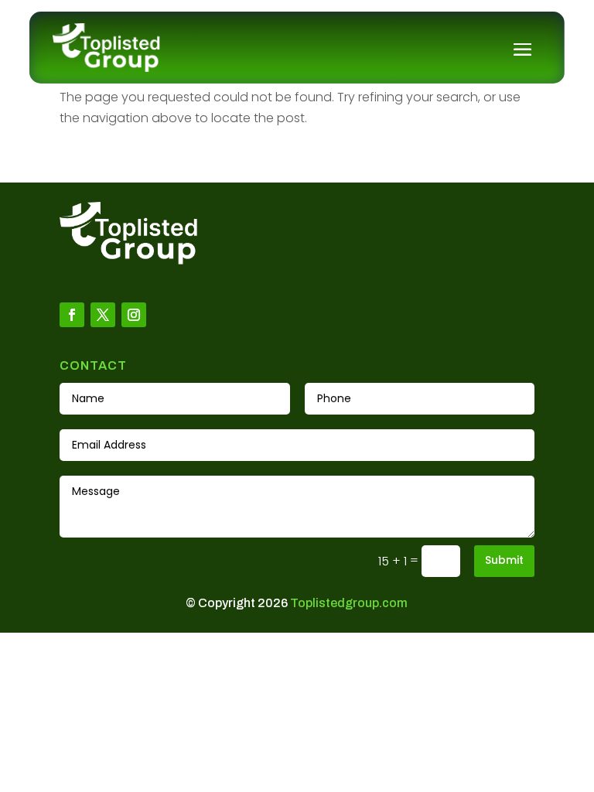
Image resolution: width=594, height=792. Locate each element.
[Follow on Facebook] (72, 314)
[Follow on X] (102, 314)
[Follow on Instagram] (133, 314)
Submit (504, 560)
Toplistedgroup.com (349, 602)
